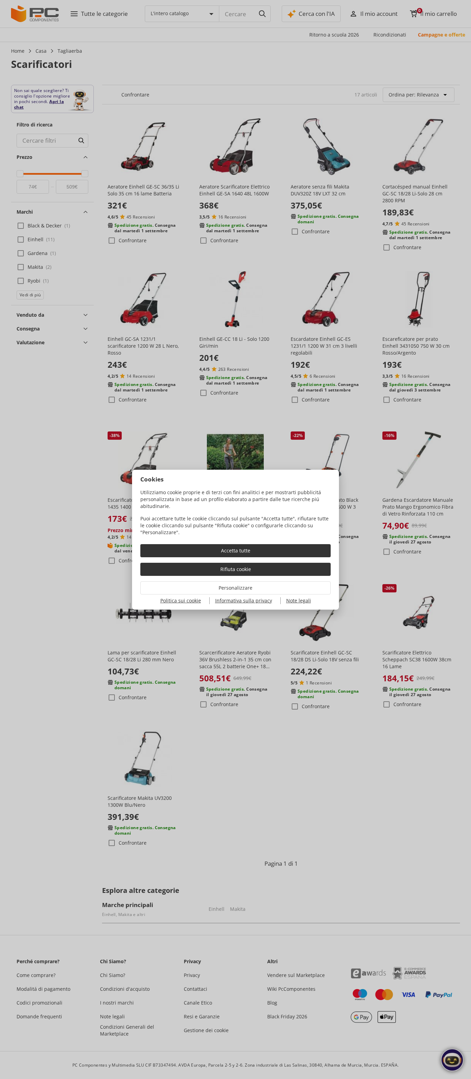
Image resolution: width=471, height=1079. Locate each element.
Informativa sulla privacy (243, 600)
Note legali (298, 600)
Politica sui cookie (180, 600)
